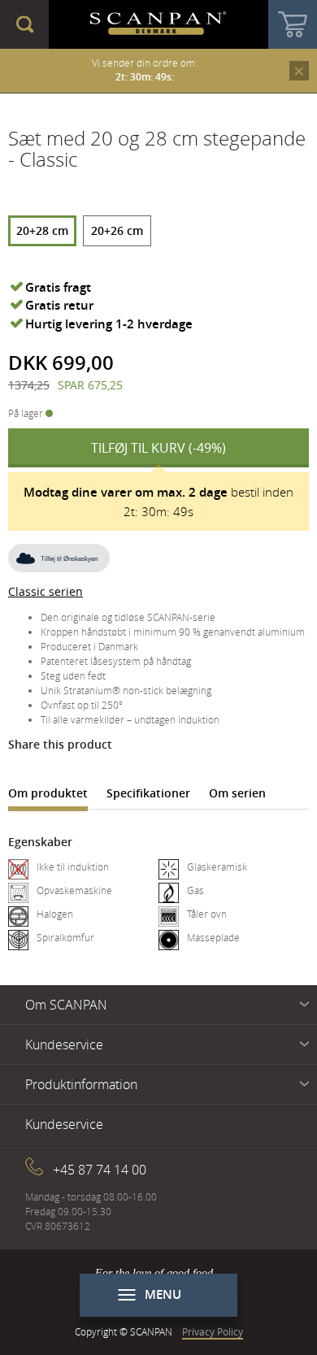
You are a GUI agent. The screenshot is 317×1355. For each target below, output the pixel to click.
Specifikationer (148, 793)
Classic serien (45, 591)
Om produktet (48, 793)
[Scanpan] (158, 24)
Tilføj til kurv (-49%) (158, 448)
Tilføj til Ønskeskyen (69, 558)
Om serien (237, 793)
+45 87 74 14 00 (99, 1170)
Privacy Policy (212, 1331)
